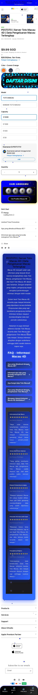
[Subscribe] (30, 670)
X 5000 (6, 117)
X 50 (4, 138)
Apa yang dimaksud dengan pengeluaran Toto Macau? (18, 391)
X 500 (5, 131)
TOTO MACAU (8, 98)
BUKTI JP (13, 691)
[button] (2, 9)
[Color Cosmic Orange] (3, 70)
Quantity (4, 167)
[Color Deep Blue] (11, 70)
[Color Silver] (17, 70)
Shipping (11, 52)
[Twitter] (6, 248)
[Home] (15, 9)
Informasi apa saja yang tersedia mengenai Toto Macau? (17, 374)
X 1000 (5, 124)
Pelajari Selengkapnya (23, 3)
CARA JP (32, 691)
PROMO (4, 691)
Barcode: (14, 38)
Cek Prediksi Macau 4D (19, 199)
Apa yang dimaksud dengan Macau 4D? (18, 365)
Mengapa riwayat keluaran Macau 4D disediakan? (18, 399)
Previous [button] (2, 3)
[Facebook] (2, 248)
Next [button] (36, 3)
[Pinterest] (9, 248)
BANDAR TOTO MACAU (11, 105)
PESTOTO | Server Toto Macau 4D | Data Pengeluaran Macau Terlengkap (19, 3)
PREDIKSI (24, 691)
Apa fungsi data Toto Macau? (19, 383)
